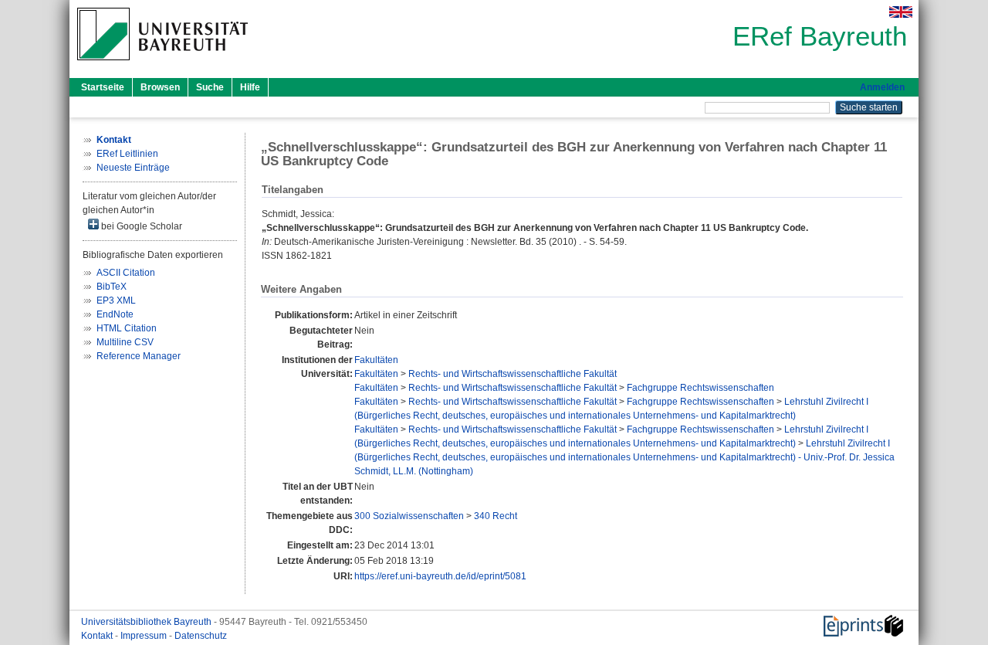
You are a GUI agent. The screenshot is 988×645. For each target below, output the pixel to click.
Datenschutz (200, 635)
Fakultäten (376, 360)
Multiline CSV (125, 342)
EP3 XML (116, 300)
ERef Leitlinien (127, 153)
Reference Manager (138, 356)
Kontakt (98, 635)
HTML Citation (126, 328)
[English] (900, 12)
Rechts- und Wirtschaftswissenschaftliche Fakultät (512, 373)
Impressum (144, 635)
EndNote (115, 314)
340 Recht (495, 516)
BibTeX (111, 286)
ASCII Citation (125, 272)
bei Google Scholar (140, 226)
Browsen (160, 87)
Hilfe (250, 87)
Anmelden (882, 87)
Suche (210, 87)
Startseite (102, 87)
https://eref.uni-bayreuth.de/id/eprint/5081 (440, 576)
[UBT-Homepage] (162, 64)
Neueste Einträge (133, 167)
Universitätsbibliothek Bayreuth (147, 621)
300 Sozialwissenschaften (409, 516)
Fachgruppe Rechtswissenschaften (700, 387)
